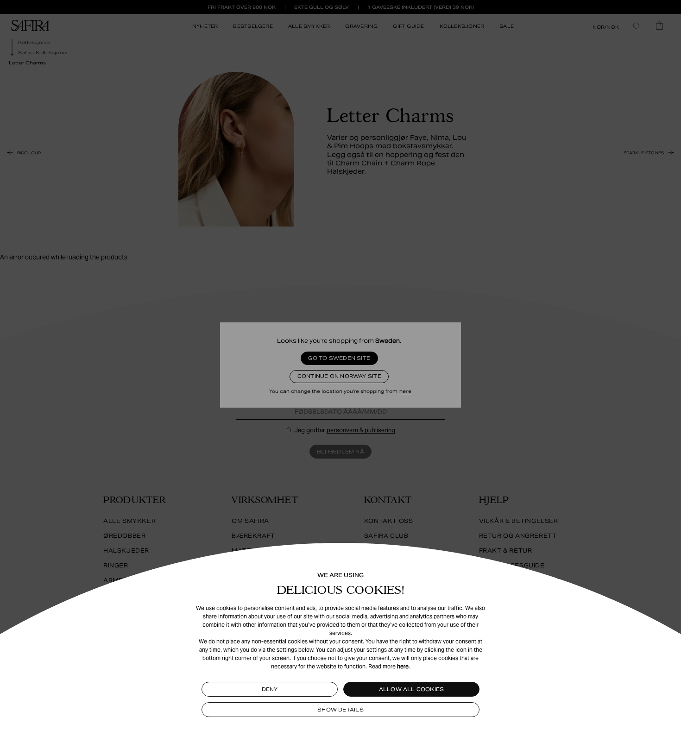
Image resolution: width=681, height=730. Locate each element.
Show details (340, 709)
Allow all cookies (411, 689)
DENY (270, 689)
